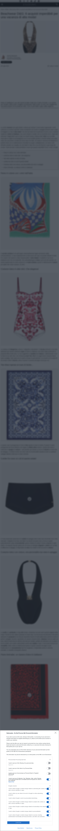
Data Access (29, 828)
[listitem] (29, 759)
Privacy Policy (38, 828)
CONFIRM (18, 822)
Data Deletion (21, 828)
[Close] (56, 733)
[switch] (49, 763)
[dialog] (29, 780)
